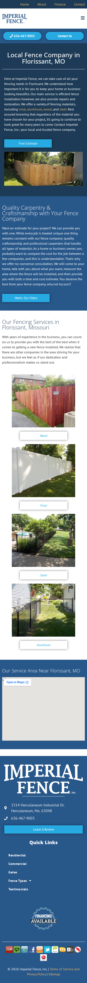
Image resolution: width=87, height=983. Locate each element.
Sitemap (54, 974)
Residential (17, 855)
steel (63, 109)
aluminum (34, 109)
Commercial (17, 864)
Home (24, 4)
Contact (79, 4)
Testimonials (18, 889)
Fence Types (17, 880)
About (41, 4)
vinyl (22, 109)
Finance (60, 4)
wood (48, 109)
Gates (12, 872)
